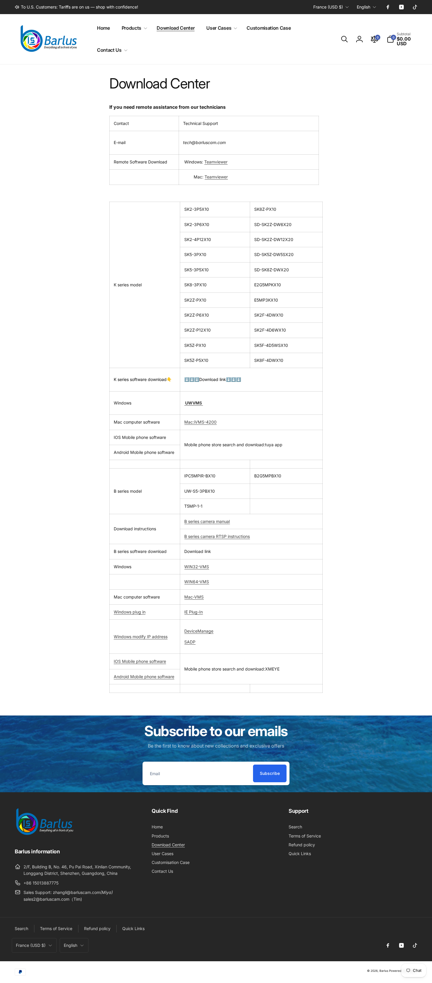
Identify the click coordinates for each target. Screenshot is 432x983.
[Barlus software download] (202, 402)
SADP (189, 641)
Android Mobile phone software (144, 676)
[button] (133, 28)
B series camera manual (207, 521)
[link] (76, 7)
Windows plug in (129, 611)
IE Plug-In (193, 611)
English (363, 6)
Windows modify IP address (141, 636)
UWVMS (193, 402)
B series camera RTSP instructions (217, 536)
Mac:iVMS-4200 (200, 421)
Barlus (383, 970)
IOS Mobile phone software (140, 661)
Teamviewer (215, 161)
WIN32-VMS (196, 566)
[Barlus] (44, 835)
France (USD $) (328, 6)
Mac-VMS (194, 596)
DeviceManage (198, 630)
